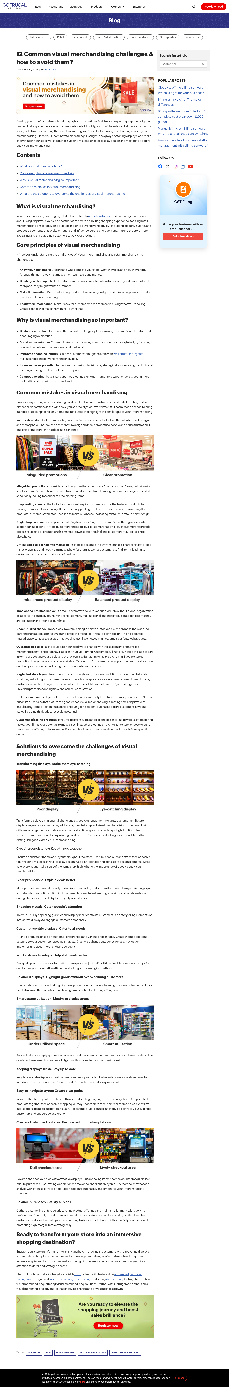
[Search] (203, 64)
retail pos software (93, 1352)
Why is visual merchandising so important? (50, 180)
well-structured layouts (128, 354)
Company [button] (117, 6)
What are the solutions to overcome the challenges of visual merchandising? (73, 193)
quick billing (83, 1279)
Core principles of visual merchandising (48, 173)
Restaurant (56, 6)
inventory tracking (61, 1279)
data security (114, 1279)
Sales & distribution (109, 37)
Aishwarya (50, 69)
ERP (77, 1274)
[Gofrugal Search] (194, 7)
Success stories (140, 37)
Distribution (76, 6)
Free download (213, 6)
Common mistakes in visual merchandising (50, 187)
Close (181, 1378)
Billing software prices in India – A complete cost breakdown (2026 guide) (182, 116)
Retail (38, 6)
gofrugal (34, 1352)
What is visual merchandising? (41, 166)
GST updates (168, 37)
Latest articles (38, 37)
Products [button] (96, 6)
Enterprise (139, 6)
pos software (65, 1352)
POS (48, 1352)
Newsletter (192, 37)
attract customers (99, 216)
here (82, 1381)
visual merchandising (125, 1352)
